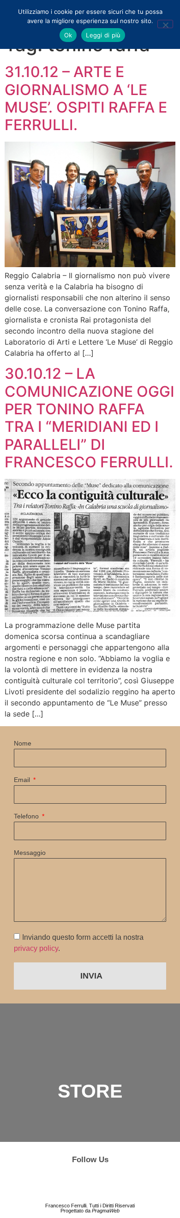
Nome (22, 743)
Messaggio (30, 852)
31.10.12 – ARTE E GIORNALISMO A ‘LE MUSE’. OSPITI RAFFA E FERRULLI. (86, 98)
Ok (68, 35)
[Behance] (90, 1183)
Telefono (27, 816)
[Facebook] (66, 1183)
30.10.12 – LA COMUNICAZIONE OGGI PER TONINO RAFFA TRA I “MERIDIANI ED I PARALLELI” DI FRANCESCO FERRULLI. (89, 417)
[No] (165, 24)
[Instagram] (43, 1183)
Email (23, 779)
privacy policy (36, 948)
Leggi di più (103, 35)
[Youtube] (113, 1183)
